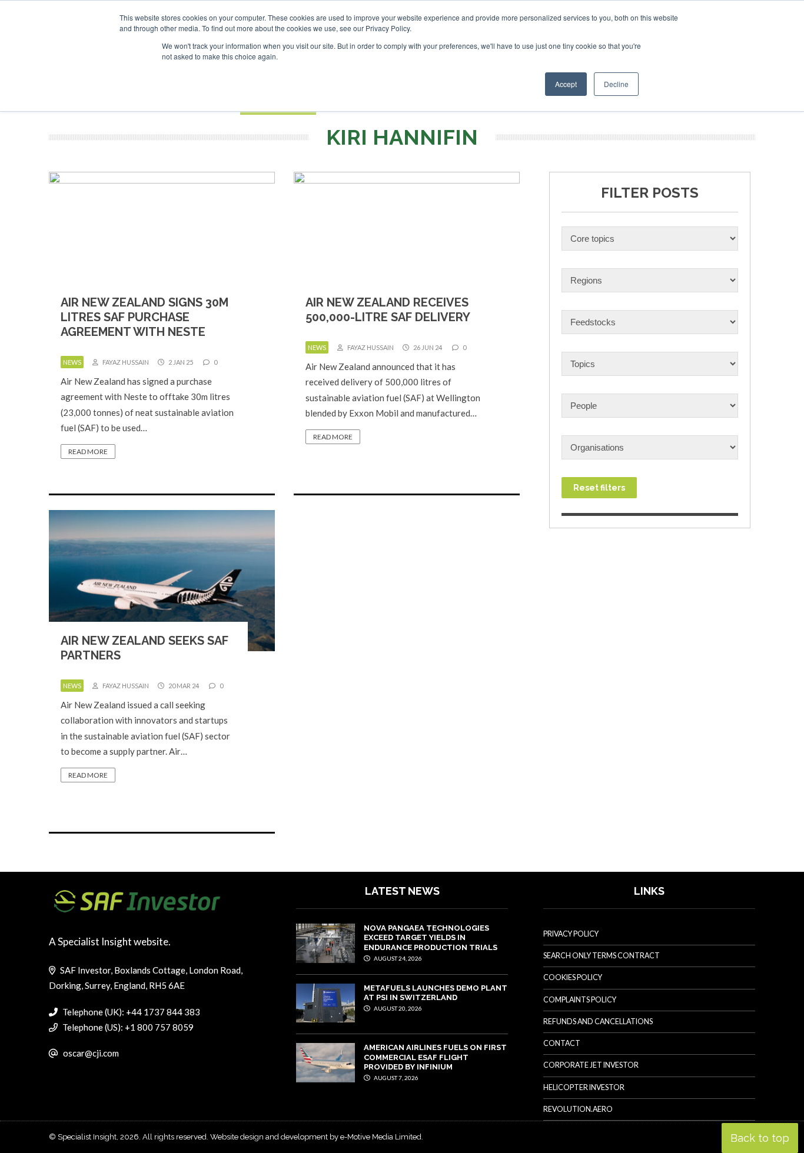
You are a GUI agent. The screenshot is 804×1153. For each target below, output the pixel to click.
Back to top (759, 1138)
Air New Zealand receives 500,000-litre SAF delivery (387, 309)
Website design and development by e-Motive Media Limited (315, 1136)
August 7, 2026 (395, 1077)
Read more (88, 451)
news (72, 362)
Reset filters (599, 487)
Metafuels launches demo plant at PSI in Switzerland (435, 993)
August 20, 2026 (397, 1008)
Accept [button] (566, 84)
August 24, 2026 (397, 958)
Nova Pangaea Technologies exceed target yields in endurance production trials (430, 938)
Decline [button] (616, 84)
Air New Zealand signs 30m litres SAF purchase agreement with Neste (144, 317)
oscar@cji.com (91, 1053)
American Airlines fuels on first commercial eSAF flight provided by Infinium (435, 1057)
